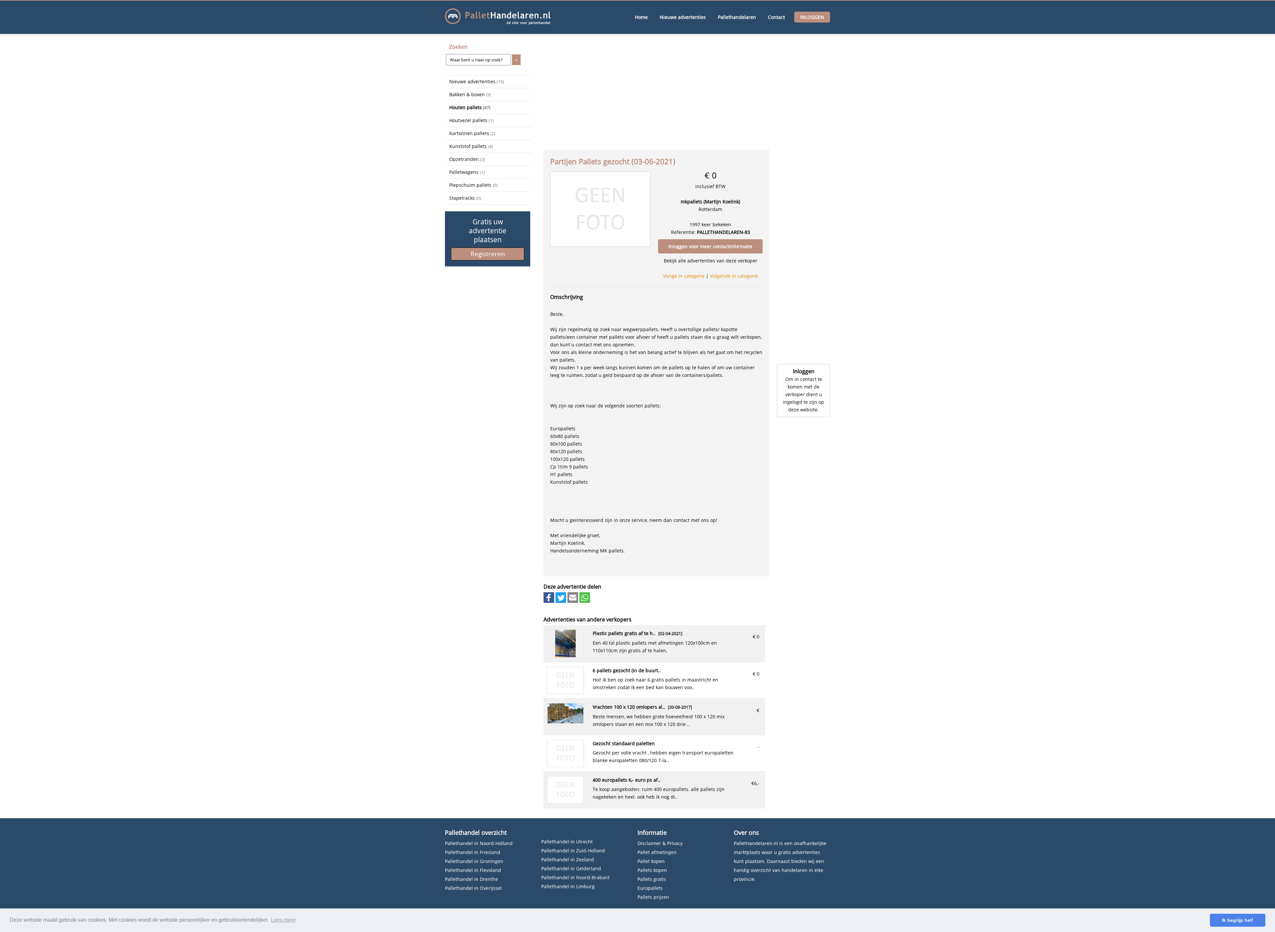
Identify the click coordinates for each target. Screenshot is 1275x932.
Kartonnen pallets (472, 133)
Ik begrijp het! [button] (1237, 920)
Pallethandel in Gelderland (571, 868)
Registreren (487, 254)
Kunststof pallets (471, 146)
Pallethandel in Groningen (474, 861)
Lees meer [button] (283, 920)
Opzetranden (467, 159)
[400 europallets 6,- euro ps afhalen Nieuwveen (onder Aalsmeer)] (565, 801)
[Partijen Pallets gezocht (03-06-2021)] (600, 208)
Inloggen (812, 17)
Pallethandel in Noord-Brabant (575, 877)
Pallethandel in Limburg (568, 886)
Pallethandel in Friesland (472, 852)
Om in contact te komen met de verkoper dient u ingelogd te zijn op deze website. (803, 394)
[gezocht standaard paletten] (565, 765)
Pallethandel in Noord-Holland (479, 843)
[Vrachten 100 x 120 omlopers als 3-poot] (565, 721)
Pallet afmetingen (657, 852)
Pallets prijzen (653, 897)
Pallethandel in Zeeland (567, 859)
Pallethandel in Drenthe (471, 879)
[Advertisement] (479, 306)
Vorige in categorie (684, 276)
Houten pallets (469, 107)
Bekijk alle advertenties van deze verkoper (710, 260)
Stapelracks (465, 198)
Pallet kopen (651, 861)
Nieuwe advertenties (683, 17)
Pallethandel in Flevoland (473, 870)
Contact (776, 17)
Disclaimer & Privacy (660, 843)
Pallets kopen (652, 870)
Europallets (650, 888)
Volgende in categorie (734, 276)
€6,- (755, 783)
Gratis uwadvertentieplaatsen (487, 230)
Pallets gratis (652, 879)
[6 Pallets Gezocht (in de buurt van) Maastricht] (565, 692)
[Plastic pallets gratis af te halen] (565, 655)
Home (641, 17)
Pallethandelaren (737, 17)
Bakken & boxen (470, 94)
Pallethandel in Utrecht (567, 841)
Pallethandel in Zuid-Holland (573, 850)
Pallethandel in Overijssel (473, 888)
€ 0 (756, 636)
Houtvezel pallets (471, 120)
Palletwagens (467, 172)
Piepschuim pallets (473, 185)
